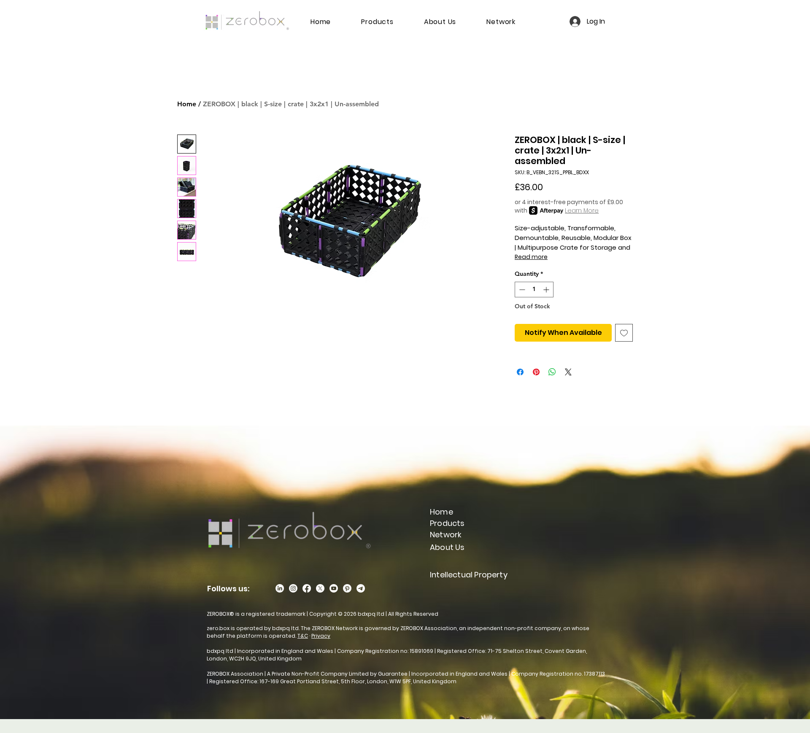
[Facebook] (306, 588)
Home (186, 104)
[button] (446, 534)
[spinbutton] (534, 289)
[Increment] (547, 289)
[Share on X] (568, 372)
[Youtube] (333, 588)
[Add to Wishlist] (624, 333)
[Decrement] (521, 289)
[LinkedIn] (279, 588)
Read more (531, 257)
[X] (320, 588)
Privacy (320, 635)
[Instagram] (293, 588)
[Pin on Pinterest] (536, 372)
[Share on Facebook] (520, 372)
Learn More (582, 210)
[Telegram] (360, 588)
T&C (302, 635)
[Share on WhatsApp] (552, 372)
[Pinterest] (347, 588)
